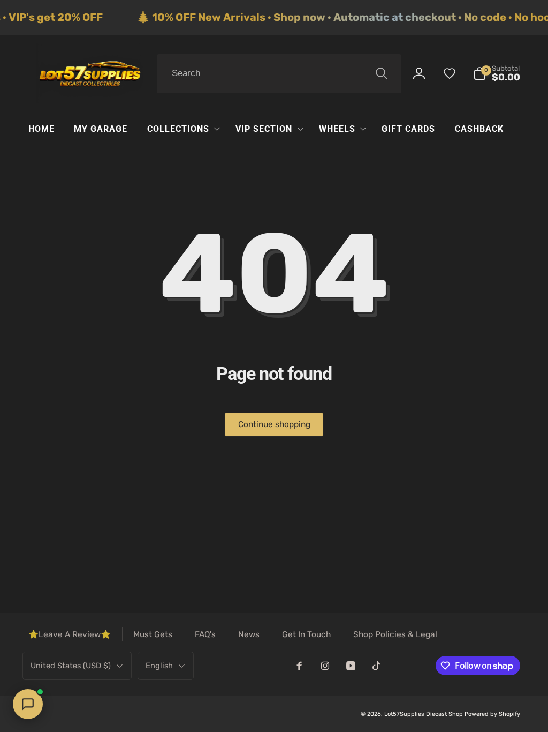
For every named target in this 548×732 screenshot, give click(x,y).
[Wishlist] (449, 73)
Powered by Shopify (492, 714)
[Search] (381, 73)
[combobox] (279, 74)
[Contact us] (28, 704)
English (159, 665)
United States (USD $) (71, 665)
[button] (496, 74)
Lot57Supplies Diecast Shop (423, 714)
